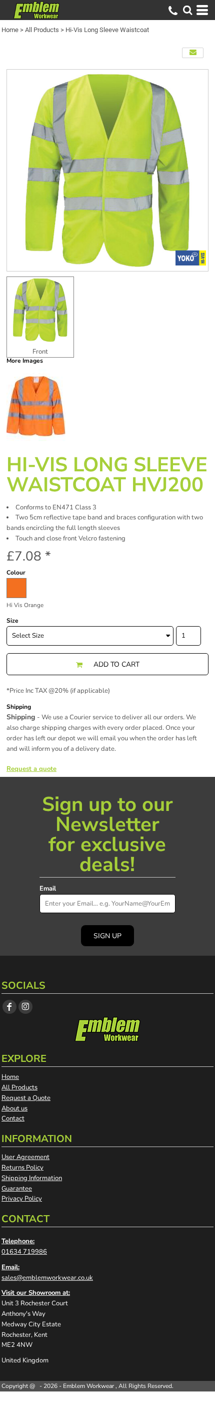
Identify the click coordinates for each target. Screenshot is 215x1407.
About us (15, 1108)
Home (10, 30)
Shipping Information (32, 1178)
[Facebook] (9, 1007)
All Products (42, 30)
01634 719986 (24, 1251)
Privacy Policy (22, 1198)
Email (48, 888)
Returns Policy (23, 1167)
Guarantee (17, 1188)
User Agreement (26, 1157)
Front (40, 351)
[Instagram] (25, 1007)
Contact (13, 1118)
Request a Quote (26, 1097)
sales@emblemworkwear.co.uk (47, 1277)
